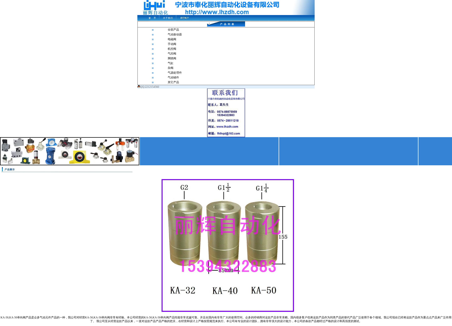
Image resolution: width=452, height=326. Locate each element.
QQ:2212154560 (149, 86)
